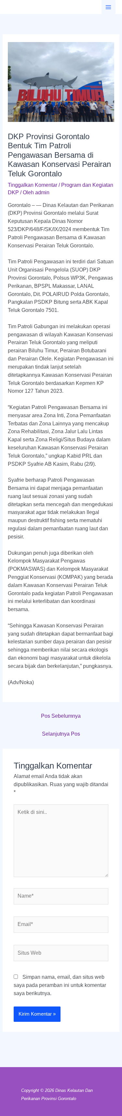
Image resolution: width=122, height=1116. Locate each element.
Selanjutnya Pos (61, 734)
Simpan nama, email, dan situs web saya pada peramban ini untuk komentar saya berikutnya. (60, 985)
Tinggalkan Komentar (32, 185)
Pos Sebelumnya (61, 716)
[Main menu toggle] (108, 7)
